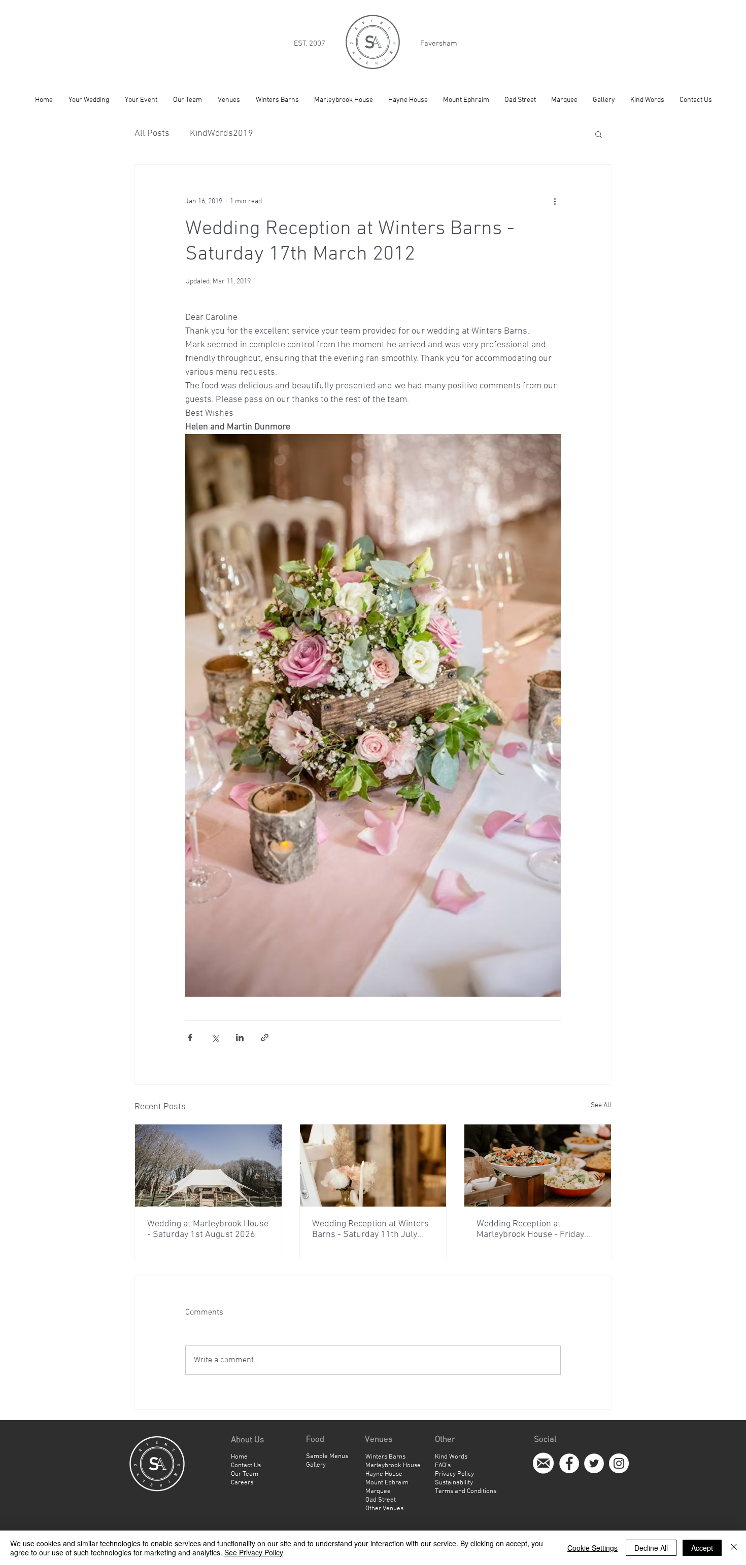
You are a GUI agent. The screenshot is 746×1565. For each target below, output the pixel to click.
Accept (702, 1548)
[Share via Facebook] (190, 1037)
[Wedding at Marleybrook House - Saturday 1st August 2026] (208, 1165)
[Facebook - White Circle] (569, 1463)
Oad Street (380, 1500)
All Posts (151, 133)
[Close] (734, 1548)
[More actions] (555, 201)
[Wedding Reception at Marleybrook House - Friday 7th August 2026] (537, 1165)
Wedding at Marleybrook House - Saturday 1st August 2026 (207, 1229)
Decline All (651, 1548)
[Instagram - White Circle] (619, 1463)
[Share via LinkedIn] (240, 1037)
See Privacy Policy (253, 1552)
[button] (598, 134)
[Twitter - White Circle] (594, 1463)
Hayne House (383, 1474)
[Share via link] (264, 1037)
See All (601, 1105)
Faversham (438, 43)
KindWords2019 (221, 133)
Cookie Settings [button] (592, 1548)
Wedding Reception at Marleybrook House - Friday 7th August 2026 (530, 1229)
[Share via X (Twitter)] (215, 1037)
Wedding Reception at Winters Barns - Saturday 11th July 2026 (370, 1229)
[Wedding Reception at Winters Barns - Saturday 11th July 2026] (373, 1165)
